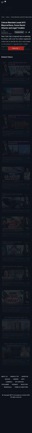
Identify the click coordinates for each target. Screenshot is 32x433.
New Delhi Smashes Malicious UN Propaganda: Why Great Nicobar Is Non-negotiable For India (13, 106)
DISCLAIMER (5, 384)
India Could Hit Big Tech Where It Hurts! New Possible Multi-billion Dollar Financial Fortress (14, 80)
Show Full (15, 48)
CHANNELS (9, 382)
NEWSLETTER (14, 376)
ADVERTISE (25, 376)
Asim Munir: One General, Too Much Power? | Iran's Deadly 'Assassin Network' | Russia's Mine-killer (12, 309)
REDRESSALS (8, 387)
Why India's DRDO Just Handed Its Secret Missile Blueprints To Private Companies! (12, 159)
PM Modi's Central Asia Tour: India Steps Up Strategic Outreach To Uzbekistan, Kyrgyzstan (13, 335)
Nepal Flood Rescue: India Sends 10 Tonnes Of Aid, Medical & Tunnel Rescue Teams (14, 361)
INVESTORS (24, 384)
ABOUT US (4, 376)
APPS (22, 379)
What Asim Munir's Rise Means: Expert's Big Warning (13, 283)
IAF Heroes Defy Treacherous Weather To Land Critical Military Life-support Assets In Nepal (13, 133)
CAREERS (15, 379)
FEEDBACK (15, 384)
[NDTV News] (8, 7)
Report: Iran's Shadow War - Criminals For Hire (13, 234)
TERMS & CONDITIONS (21, 387)
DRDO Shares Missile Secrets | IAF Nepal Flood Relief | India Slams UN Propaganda (14, 185)
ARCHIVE (7, 379)
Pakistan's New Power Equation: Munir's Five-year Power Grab (13, 259)
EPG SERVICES (19, 382)
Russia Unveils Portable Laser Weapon (13, 210)
